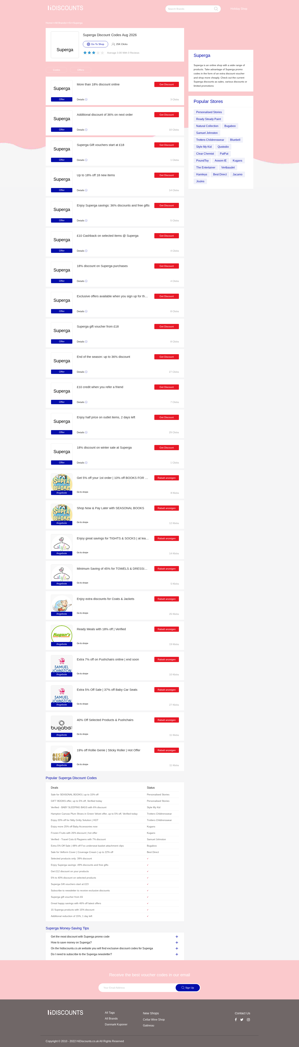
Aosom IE (221, 160)
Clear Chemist (205, 153)
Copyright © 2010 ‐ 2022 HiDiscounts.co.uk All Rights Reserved (85, 1041)
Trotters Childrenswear (210, 139)
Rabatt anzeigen (167, 477)
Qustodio (223, 146)
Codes (56, 69)
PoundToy (202, 160)
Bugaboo (230, 126)
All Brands (60, 22)
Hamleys (201, 174)
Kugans (237, 160)
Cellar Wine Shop (154, 1019)
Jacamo (237, 174)
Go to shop (82, 492)
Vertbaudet (228, 167)
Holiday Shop (238, 8)
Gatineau (148, 1025)
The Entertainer (205, 167)
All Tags (110, 1012)
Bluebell (235, 139)
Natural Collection (207, 126)
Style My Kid (204, 146)
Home (49, 22)
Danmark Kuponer (116, 1024)
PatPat (224, 153)
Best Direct (220, 174)
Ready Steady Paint (208, 119)
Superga (78, 22)
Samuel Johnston (207, 132)
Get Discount (167, 84)
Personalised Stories (209, 112)
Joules (200, 181)
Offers (80, 69)
